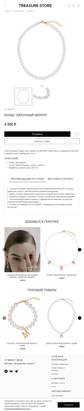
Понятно (68, 404)
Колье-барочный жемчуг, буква (61, 343)
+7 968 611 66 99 (13, 360)
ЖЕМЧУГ (30, 11)
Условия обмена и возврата (58, 369)
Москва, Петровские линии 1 (19, 363)
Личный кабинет (57, 396)
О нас (54, 386)
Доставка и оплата (58, 383)
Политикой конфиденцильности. (17, 409)
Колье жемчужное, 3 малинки (61, 275)
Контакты (55, 374)
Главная (7, 11)
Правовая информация (60, 364)
